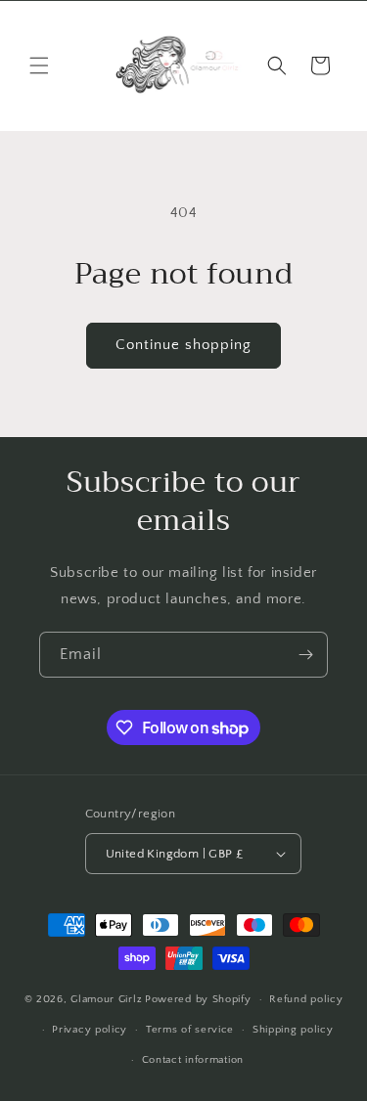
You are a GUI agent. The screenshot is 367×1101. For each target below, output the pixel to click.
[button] (39, 65)
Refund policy (306, 999)
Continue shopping (183, 344)
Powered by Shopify (198, 999)
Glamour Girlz (106, 999)
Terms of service (190, 1029)
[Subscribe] (305, 655)
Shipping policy (293, 1029)
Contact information (193, 1060)
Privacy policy (89, 1029)
